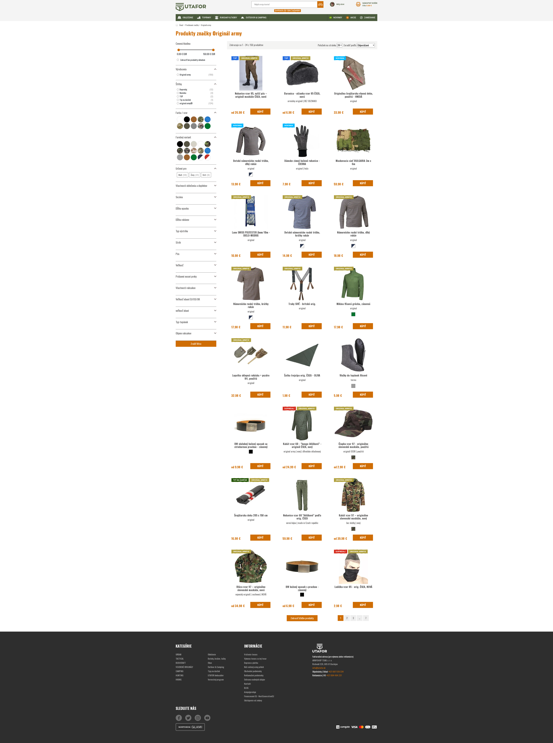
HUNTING (179, 675)
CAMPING (179, 671)
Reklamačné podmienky (253, 675)
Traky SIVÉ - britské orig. (302, 304)
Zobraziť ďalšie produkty (302, 618)
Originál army (206, 25)
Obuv (210, 662)
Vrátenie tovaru (250, 654)
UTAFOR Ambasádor (216, 675)
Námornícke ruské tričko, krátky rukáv (251, 305)
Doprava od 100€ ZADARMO (287, 11)
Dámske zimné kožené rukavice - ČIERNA (302, 162)
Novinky (337, 17)
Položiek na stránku (327, 45)
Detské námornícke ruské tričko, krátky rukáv (302, 233)
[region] (196, 74)
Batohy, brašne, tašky (217, 658)
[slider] (178, 50)
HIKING (179, 679)
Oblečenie (188, 17)
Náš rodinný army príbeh (254, 666)
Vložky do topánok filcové (353, 375)
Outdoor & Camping (256, 17)
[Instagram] (207, 718)
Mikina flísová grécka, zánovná (353, 304)
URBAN (178, 654)
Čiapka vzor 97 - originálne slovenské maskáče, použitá (353, 445)
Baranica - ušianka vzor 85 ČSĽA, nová (302, 95)
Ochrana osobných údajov (254, 679)
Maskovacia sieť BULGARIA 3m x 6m (353, 162)
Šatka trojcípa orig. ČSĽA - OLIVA (302, 375)
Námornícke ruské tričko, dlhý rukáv (353, 233)
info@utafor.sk (318, 667)
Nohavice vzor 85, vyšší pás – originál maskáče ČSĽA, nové (251, 95)
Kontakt (247, 683)
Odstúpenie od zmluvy (253, 700)
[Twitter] (188, 718)
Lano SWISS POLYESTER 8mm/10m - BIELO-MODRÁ (251, 233)
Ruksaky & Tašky (228, 17)
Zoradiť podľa (349, 45)
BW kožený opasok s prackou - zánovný (302, 588)
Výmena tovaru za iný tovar (255, 658)
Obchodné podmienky (253, 671)
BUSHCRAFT (181, 662)
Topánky (206, 17)
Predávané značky (192, 25)
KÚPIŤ (260, 111)
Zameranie (369, 17)
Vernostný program (216, 679)
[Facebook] (179, 718)
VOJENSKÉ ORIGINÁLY (184, 666)
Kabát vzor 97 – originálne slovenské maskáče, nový (353, 516)
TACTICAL (180, 658)
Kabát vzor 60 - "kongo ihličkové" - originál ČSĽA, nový (302, 445)
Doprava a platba (251, 662)
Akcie (353, 17)
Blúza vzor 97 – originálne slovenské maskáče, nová (250, 588)
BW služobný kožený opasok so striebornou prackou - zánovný (251, 445)
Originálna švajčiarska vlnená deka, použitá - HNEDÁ (353, 95)
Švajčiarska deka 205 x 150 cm (251, 515)
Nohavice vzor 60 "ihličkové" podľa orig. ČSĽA (302, 516)
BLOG (246, 687)
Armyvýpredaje (250, 692)
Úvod (181, 25)
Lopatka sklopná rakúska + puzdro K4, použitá (250, 376)
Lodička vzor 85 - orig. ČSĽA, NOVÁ (353, 587)
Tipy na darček (214, 671)
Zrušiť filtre (196, 343)
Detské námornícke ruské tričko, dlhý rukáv (251, 162)
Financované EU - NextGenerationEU (259, 696)
